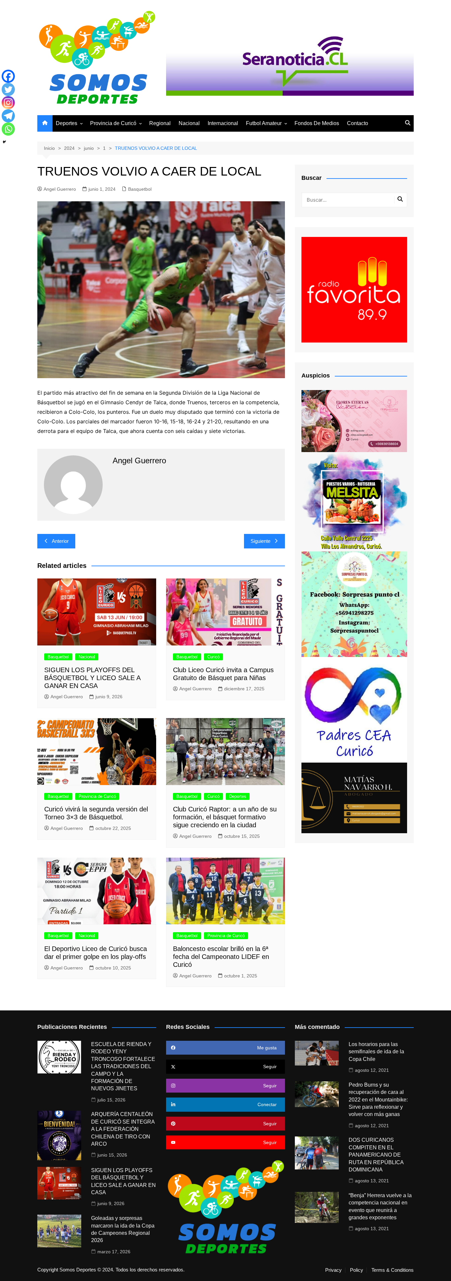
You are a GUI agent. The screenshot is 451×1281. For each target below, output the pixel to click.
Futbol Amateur (264, 123)
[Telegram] (8, 115)
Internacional (223, 123)
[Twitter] (8, 89)
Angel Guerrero (60, 189)
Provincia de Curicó (113, 123)
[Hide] (4, 142)
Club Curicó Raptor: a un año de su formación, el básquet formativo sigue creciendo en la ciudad (225, 817)
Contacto (357, 123)
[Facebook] (8, 76)
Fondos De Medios (317, 123)
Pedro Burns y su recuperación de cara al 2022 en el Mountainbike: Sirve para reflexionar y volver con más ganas (378, 1099)
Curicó (213, 656)
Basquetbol (140, 189)
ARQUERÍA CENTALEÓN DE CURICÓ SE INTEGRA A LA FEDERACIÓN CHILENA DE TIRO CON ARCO (123, 1129)
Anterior (60, 541)
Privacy (333, 1270)
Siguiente (260, 541)
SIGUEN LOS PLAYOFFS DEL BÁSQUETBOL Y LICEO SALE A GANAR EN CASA (92, 677)
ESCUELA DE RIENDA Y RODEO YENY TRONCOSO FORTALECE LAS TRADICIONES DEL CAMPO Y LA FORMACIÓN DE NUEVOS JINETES (123, 1066)
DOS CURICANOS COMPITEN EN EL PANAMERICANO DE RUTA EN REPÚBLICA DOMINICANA (376, 1154)
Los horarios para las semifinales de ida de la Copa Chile (376, 1051)
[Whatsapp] (8, 129)
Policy (356, 1270)
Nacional (189, 123)
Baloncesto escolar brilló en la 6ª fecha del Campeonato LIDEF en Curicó (221, 956)
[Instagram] (8, 102)
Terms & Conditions (392, 1270)
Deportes (66, 123)
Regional (160, 123)
